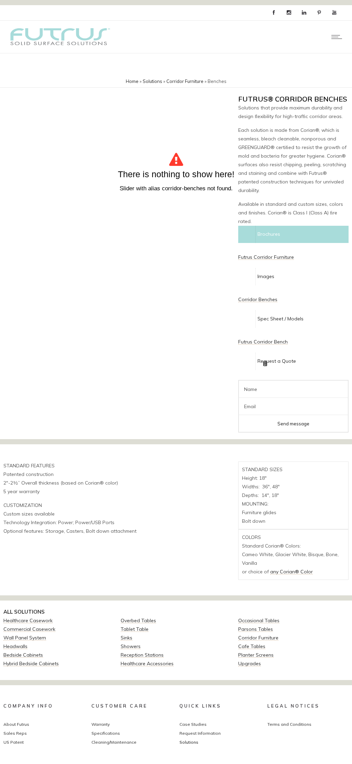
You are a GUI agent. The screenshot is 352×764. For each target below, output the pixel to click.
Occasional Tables (258, 620)
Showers (131, 646)
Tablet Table (134, 629)
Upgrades (249, 663)
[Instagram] (288, 12)
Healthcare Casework (28, 620)
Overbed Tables (138, 620)
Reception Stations (142, 655)
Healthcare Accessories (147, 663)
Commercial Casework (29, 629)
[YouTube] (334, 12)
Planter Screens (256, 655)
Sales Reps (15, 733)
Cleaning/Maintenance (113, 742)
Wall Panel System (24, 638)
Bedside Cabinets (23, 655)
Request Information (200, 733)
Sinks (126, 638)
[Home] (58, 44)
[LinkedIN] (303, 12)
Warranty (100, 724)
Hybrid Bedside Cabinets (31, 663)
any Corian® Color (291, 572)
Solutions (152, 81)
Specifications (105, 733)
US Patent (13, 742)
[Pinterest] (319, 12)
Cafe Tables (251, 646)
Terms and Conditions (289, 724)
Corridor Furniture (185, 81)
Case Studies (193, 724)
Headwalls (15, 646)
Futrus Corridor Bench (263, 342)
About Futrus (16, 724)
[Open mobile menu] (338, 37)
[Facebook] (273, 12)
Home (132, 81)
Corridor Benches (257, 299)
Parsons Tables (255, 629)
